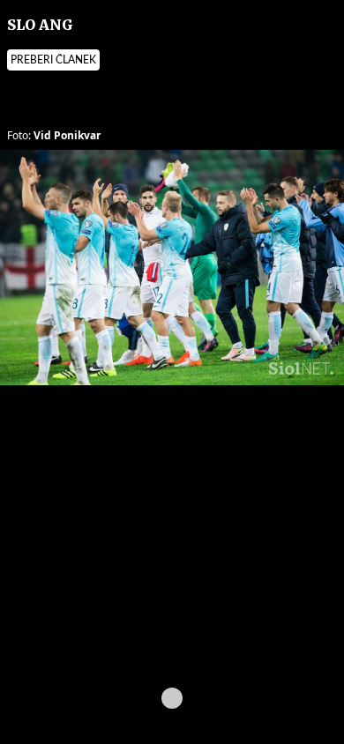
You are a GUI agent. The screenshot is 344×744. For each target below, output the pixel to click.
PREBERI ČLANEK (53, 60)
